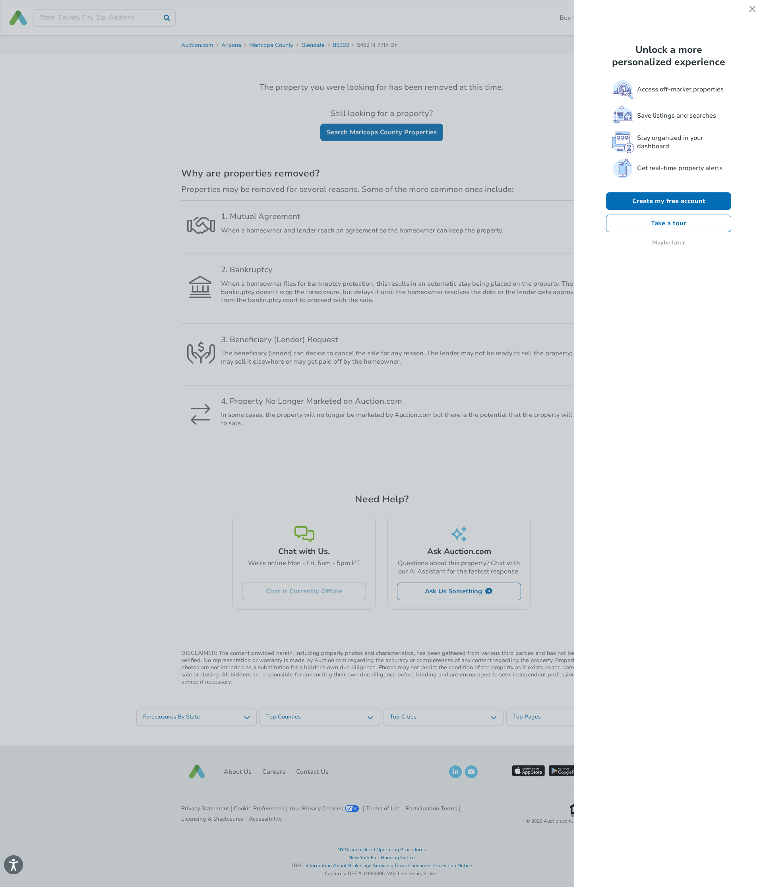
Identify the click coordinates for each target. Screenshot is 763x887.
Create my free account (668, 201)
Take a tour (668, 223)
